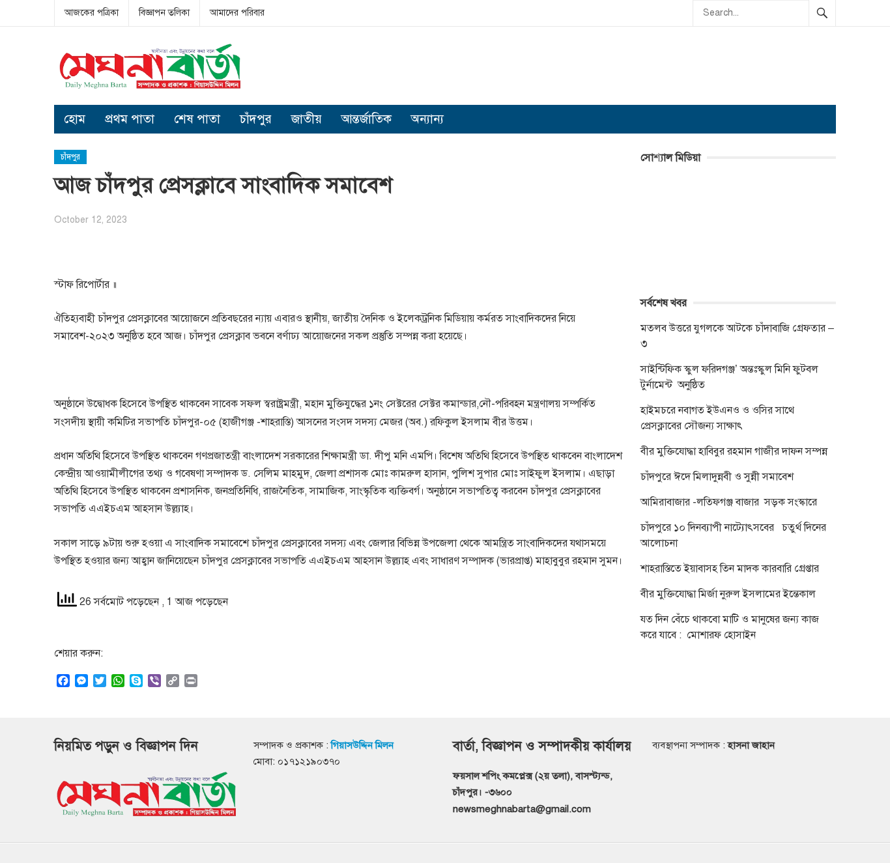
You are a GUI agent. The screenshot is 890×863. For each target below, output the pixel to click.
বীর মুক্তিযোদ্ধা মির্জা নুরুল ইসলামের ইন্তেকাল (729, 594)
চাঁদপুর (256, 118)
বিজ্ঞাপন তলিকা (164, 12)
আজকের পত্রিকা (92, 12)
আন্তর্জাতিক (366, 118)
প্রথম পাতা (129, 118)
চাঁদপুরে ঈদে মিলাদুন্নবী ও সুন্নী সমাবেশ (717, 476)
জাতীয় (306, 118)
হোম (74, 118)
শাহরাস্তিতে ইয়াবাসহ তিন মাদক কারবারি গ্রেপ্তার (729, 568)
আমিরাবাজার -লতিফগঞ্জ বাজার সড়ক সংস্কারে (728, 502)
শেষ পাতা (197, 118)
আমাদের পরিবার (237, 12)
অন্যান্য (427, 118)
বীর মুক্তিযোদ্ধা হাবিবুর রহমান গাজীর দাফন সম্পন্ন (733, 451)
